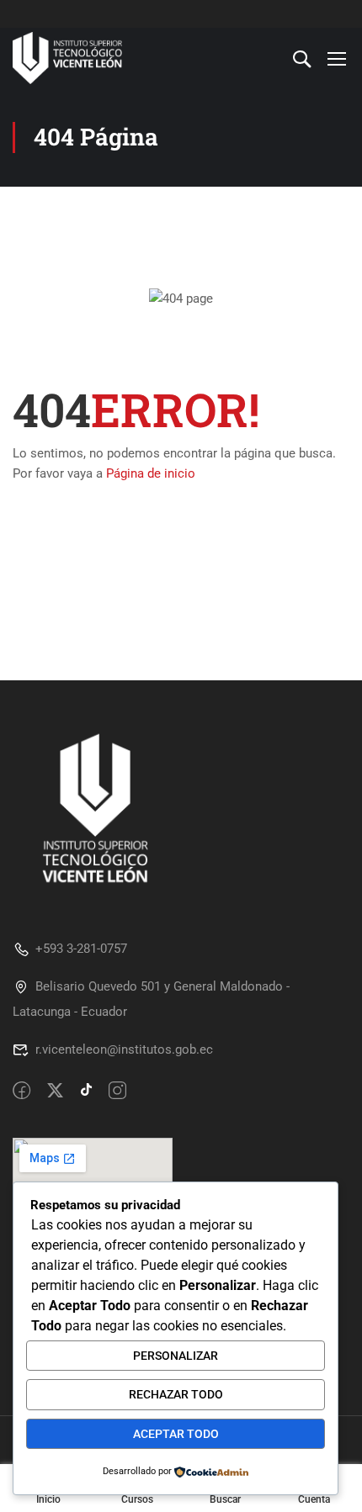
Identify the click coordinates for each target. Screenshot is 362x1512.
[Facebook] (21, 1091)
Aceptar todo (176, 1434)
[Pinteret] (86, 1091)
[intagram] (117, 1091)
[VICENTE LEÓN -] (67, 58)
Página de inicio (150, 473)
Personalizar (175, 1355)
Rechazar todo (176, 1394)
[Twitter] (55, 1091)
